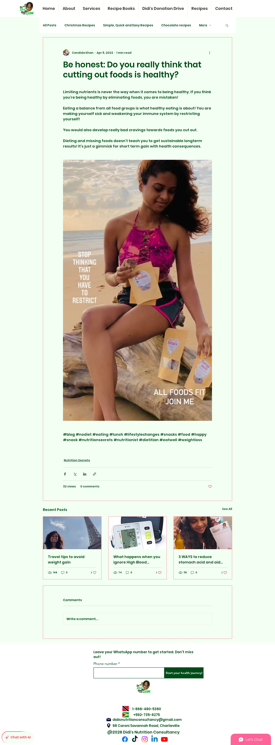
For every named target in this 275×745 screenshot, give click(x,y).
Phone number (105, 664)
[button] (227, 25)
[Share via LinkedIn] (85, 474)
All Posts (49, 25)
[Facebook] (125, 739)
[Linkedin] (154, 739)
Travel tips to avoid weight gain (66, 559)
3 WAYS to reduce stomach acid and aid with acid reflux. (199, 559)
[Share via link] (94, 474)
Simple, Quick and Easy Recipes (128, 25)
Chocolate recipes (176, 25)
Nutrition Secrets (77, 460)
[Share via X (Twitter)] (75, 474)
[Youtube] (164, 739)
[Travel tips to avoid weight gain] (72, 533)
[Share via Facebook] (65, 474)
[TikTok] (135, 739)
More (203, 25)
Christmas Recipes (79, 25)
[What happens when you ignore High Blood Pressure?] (138, 533)
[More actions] (209, 52)
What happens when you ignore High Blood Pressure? (136, 559)
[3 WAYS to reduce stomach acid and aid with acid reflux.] (203, 533)
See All (227, 509)
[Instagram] (145, 739)
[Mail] (108, 719)
